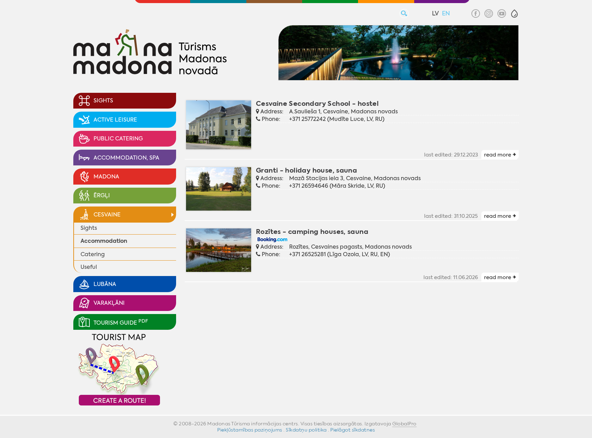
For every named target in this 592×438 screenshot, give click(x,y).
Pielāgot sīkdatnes (352, 430)
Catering (93, 254)
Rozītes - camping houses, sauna (312, 231)
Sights (89, 227)
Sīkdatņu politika (306, 430)
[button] (514, 13)
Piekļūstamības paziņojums (249, 430)
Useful (89, 267)
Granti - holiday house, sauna (306, 170)
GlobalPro (404, 424)
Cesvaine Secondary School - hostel (317, 103)
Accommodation (104, 241)
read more (497, 154)
